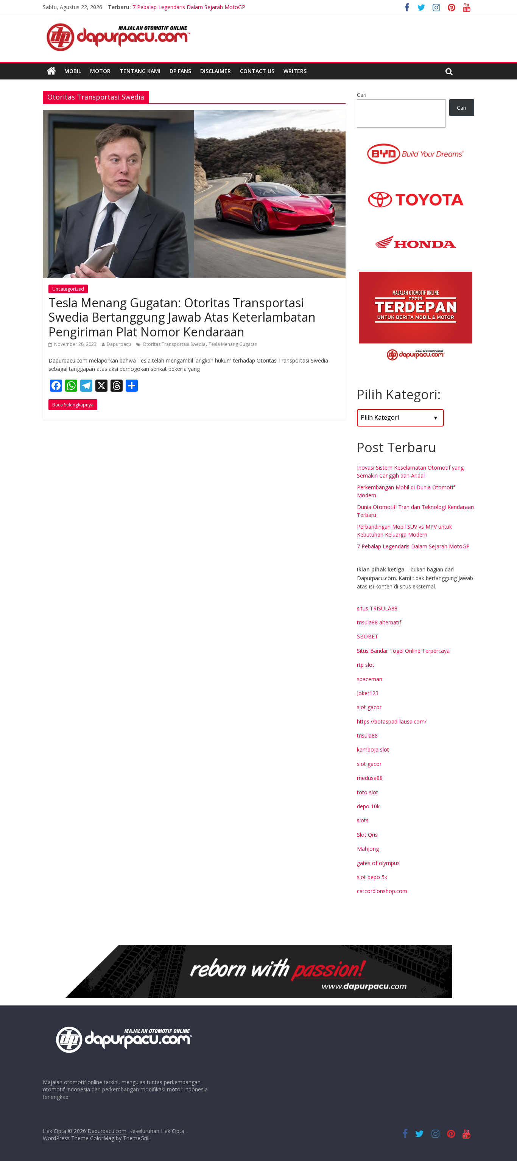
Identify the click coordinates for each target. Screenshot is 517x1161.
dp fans (180, 71)
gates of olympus (378, 863)
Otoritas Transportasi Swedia (174, 344)
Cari (361, 94)
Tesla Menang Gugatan (233, 344)
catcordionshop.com (382, 891)
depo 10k (368, 806)
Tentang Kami (140, 71)
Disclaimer (215, 71)
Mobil (72, 71)
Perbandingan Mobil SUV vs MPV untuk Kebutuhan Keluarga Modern (215, 7)
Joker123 (367, 693)
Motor (100, 71)
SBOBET (367, 636)
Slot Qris (367, 834)
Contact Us (257, 71)
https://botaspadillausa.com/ (392, 721)
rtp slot (365, 664)
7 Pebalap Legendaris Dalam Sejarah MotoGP (413, 546)
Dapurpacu (119, 344)
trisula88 (367, 735)
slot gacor (369, 707)
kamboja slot (373, 749)
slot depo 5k (372, 877)
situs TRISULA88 (377, 608)
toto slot (367, 792)
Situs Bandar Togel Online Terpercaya (403, 650)
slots (363, 820)
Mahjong (368, 848)
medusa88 (370, 777)
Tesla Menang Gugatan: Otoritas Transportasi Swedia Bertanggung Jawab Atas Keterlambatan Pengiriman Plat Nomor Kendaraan (182, 317)
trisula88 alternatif (379, 622)
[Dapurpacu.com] (51, 71)
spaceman (369, 679)
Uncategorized (68, 289)
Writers (295, 71)
